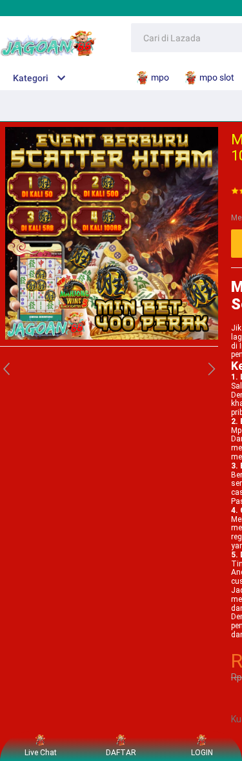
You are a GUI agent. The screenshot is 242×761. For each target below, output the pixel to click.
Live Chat (41, 752)
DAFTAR (121, 752)
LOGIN (202, 752)
